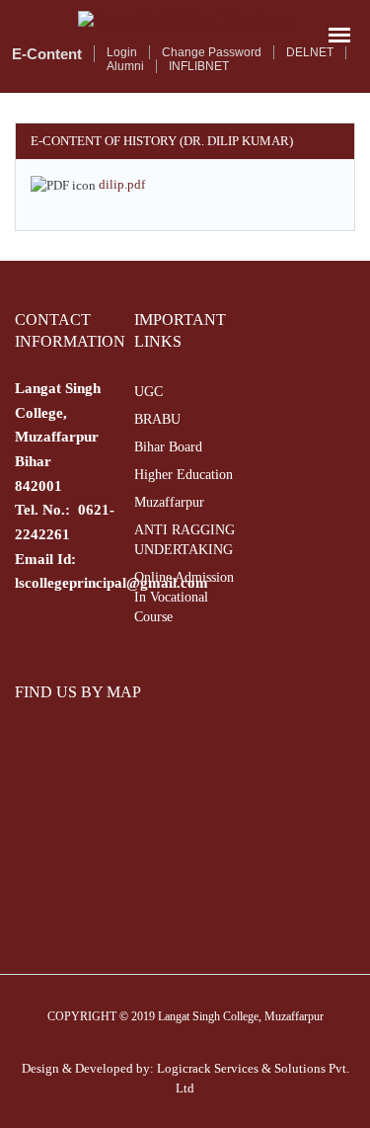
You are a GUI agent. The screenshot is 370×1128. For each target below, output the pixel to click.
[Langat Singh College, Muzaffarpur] (185, 20)
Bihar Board (168, 447)
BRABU (157, 419)
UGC (148, 391)
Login (122, 52)
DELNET (309, 52)
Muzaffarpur (169, 502)
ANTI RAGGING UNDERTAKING (184, 540)
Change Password (211, 52)
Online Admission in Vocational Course (184, 597)
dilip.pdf (122, 184)
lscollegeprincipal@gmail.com (111, 583)
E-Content (47, 53)
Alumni (125, 66)
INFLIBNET (199, 66)
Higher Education (183, 474)
